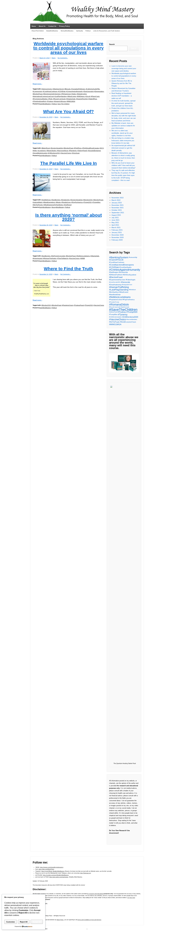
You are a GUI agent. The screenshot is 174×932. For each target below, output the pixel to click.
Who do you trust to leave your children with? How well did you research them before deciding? (123, 165)
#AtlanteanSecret (58, 89)
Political (88, 31)
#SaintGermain (125, 307)
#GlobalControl (82, 94)
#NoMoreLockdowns (83, 256)
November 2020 (118, 237)
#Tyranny (122, 314)
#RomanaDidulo (119, 304)
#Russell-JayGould (59, 99)
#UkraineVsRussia (60, 101)
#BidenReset (45, 148)
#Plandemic (73, 150)
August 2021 (116, 215)
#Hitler (35, 150)
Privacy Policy (64, 26)
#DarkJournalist (88, 91)
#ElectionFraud (37, 94)
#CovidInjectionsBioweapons (121, 265)
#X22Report (67, 205)
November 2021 (118, 208)
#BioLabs (67, 89)
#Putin (50, 99)
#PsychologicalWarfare (40, 99)
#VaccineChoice (65, 153)
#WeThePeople (38, 205)
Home (34, 26)
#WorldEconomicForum (128, 322)
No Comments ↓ (63, 58)
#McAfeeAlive (114, 292)
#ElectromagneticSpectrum (52, 94)
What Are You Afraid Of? (68, 111)
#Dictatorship (65, 200)
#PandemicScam (67, 305)
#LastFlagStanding (60, 96)
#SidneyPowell (82, 150)
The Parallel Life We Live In (68, 163)
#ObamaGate (94, 256)
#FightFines (78, 148)
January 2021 (117, 232)
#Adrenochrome (46, 89)
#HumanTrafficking (119, 287)
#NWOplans (81, 96)
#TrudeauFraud (79, 305)
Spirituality (79, 31)
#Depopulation (99, 91)
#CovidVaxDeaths (125, 267)
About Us (42, 26)
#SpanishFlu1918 (82, 99)
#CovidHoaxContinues (50, 91)
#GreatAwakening (115, 285)
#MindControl (71, 96)
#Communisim (37, 91)
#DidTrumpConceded (58, 256)
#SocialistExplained (94, 150)
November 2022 (118, 198)
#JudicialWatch (37, 202)
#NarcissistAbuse (62, 150)
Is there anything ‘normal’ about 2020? (68, 217)
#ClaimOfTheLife (116, 260)
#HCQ (102, 148)
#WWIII (82, 258)
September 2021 (118, 213)
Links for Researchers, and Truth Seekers (106, 31)
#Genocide (125, 282)
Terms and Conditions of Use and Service (89, 919)
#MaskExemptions (49, 202)
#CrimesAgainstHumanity (74, 91)
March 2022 (116, 200)
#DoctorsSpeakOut (57, 148)
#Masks (58, 202)
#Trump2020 (87, 202)
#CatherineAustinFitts (93, 89)
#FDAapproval (66, 94)
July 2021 (115, 217)
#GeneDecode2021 (114, 282)
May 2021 (115, 222)
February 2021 (117, 230)
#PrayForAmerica (77, 202)
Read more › (37, 84)
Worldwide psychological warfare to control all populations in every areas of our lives (68, 48)
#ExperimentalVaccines (117, 280)
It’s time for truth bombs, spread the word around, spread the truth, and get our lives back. (123, 103)
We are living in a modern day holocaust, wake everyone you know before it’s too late (123, 140)
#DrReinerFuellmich (116, 275)
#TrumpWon (96, 202)
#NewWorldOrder (115, 295)
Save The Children (63, 104)
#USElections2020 (54, 153)
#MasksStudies (51, 150)
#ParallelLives (66, 202)
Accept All (37, 922)
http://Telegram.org (85, 873)
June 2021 (115, 220)
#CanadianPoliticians (78, 89)
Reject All (23, 922)
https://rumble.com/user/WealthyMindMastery (56, 875)
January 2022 (117, 203)
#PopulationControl (115, 299)
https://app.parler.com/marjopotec (58, 877)
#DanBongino (55, 200)
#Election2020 (88, 200)
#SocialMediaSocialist (40, 153)
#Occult (87, 96)
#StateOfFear (92, 99)
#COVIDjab (61, 91)
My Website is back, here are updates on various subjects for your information (123, 125)
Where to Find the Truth (68, 268)
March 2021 (116, 227)
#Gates (73, 94)
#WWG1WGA (71, 101)
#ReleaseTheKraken (49, 258)
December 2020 (118, 235)
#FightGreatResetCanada (90, 148)
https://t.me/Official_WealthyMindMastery (53, 871)
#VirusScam (76, 153)
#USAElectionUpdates (115, 317)
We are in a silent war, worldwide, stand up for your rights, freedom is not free (122, 133)
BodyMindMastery (52, 31)
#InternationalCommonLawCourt (43, 96)
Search (112, 44)
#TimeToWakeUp (62, 258)
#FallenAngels (130, 280)
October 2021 (117, 210)
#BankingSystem (118, 257)
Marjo (54, 58)
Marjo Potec (60, 919)
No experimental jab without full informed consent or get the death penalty (123, 148)
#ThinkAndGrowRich (39, 101)
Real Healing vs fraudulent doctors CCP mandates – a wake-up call (122, 95)
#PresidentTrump (114, 302)
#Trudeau (50, 101)
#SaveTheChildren (38, 31)
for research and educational (95, 893)
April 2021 (115, 225)
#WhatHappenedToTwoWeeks (53, 205)
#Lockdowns (42, 150)
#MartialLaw (132, 289)
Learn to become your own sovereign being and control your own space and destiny (124, 68)
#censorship (133, 257)
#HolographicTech (127, 284)
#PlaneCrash (95, 96)
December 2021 (118, 205)
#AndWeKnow (46, 200)
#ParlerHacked (37, 258)
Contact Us (52, 26)
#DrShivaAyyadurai (129, 275)
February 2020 (117, 240)
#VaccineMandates (131, 319)
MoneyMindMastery (67, 31)
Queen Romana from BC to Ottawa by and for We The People (122, 83)
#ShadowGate (70, 99)
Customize (10, 922)
